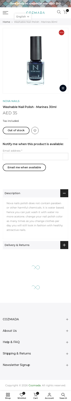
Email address (12, 150)
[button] (23, 16)
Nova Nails (11, 101)
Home (6, 21)
